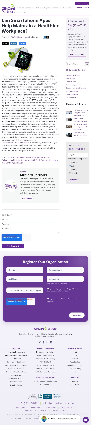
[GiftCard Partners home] (45, 328)
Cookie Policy (36, 408)
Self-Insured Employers (16, 362)
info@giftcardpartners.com (59, 403)
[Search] (87, 64)
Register (79, 7)
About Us (75, 381)
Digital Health (17, 163)
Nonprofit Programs (16, 379)
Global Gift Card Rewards (45, 369)
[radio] (77, 162)
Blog (75, 352)
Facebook (41, 37)
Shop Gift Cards (81, 4)
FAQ (75, 372)
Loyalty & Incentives (72, 94)
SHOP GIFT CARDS (77, 55)
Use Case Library (75, 369)
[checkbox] (78, 167)
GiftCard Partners (18, 37)
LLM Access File (66, 408)
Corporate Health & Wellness (16, 355)
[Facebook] (43, 342)
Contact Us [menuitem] (21, 12)
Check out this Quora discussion (15, 142)
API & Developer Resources (45, 372)
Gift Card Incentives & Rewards (21, 157)
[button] (59, 419)
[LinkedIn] (47, 342)
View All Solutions (16, 385)
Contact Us (75, 385)
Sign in (87, 7)
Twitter (47, 37)
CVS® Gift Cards (45, 362)
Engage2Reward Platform (45, 352)
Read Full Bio (27, 198)
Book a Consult (45, 385)
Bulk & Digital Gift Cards (45, 355)
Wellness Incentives (72, 98)
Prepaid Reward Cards (45, 365)
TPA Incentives (16, 359)
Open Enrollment (16, 382)
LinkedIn (44, 37)
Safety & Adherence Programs (16, 365)
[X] (39, 342)
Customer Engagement (73, 85)
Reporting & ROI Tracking (45, 359)
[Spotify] (51, 342)
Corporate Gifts (71, 82)
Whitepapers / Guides (75, 365)
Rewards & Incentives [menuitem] (26, 8)
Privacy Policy (21, 408)
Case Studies (75, 362)
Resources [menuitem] (67, 8)
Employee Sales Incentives (16, 372)
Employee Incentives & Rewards (76, 88)
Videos (75, 355)
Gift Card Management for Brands (45, 381)
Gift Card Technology (72, 91)
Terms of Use (63, 291)
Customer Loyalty (16, 375)
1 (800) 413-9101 (27, 403)
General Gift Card (32, 160)
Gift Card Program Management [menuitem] (48, 8)
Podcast (75, 359)
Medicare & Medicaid (16, 369)
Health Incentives (17, 160)
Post (5, 43)
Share (14, 43)
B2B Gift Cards (70, 78)
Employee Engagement (73, 75)
